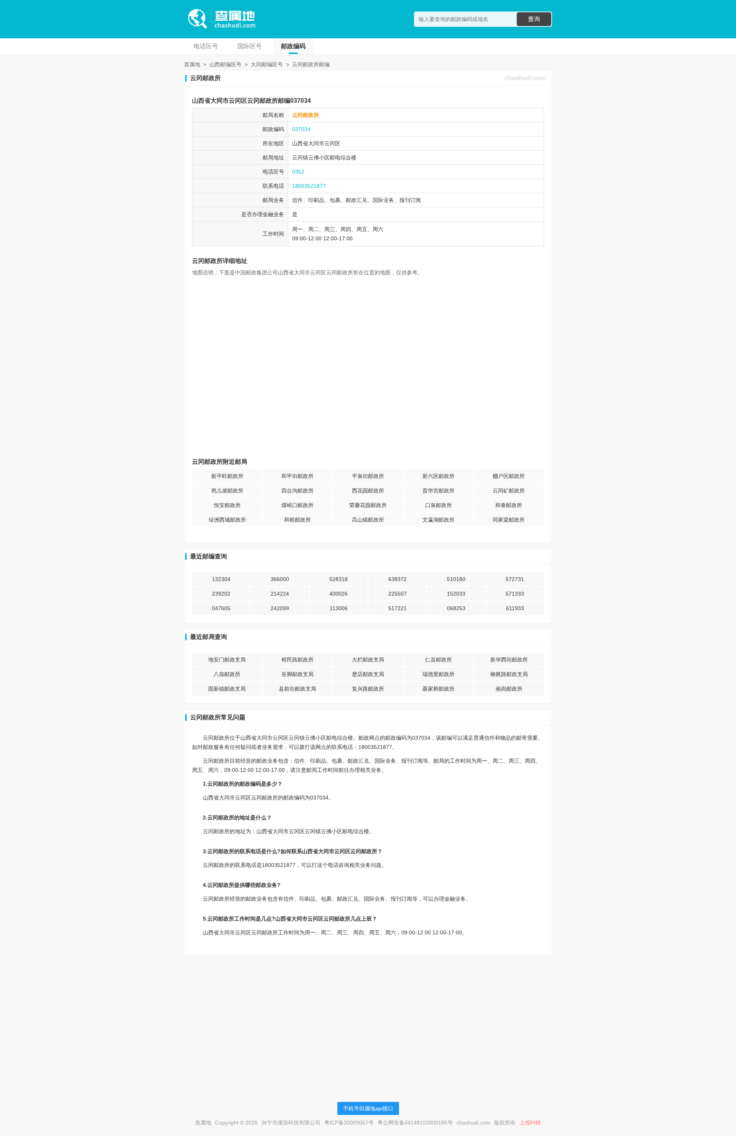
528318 (338, 579)
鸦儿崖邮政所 (227, 491)
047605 (221, 608)
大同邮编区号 (267, 64)
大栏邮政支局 (368, 660)
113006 (339, 608)
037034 (301, 129)
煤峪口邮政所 (297, 505)
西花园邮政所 (368, 491)
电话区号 (206, 46)
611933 (515, 608)
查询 (534, 19)
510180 (456, 579)
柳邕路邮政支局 (509, 674)
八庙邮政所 (227, 674)
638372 (397, 579)
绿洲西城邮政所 (227, 520)
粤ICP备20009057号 (349, 1123)
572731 (515, 579)
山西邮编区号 (225, 64)
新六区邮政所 (438, 476)
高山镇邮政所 (368, 520)
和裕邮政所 (297, 520)
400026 (338, 594)
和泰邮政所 (508, 505)
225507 (397, 594)
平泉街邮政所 (368, 476)
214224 (280, 594)
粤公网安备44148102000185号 (415, 1123)
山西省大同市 (308, 143)
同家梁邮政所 (509, 520)
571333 (515, 594)
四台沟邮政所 (297, 491)
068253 (456, 608)
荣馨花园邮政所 (368, 505)
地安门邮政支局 (227, 660)
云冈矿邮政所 (509, 491)
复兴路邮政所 (368, 689)
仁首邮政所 (438, 660)
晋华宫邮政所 (438, 491)
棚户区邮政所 (509, 476)
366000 (280, 579)
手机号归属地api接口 (368, 1108)
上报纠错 (530, 1123)
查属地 (192, 64)
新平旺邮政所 (227, 476)
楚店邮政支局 (368, 674)
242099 (280, 608)
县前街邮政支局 (297, 689)
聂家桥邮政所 (438, 689)
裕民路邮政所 (297, 660)
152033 (456, 594)
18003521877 (309, 186)
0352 (298, 172)
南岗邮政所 (509, 689)
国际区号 (249, 46)
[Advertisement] (368, 1015)
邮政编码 (293, 46)
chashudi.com (525, 78)
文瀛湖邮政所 (438, 520)
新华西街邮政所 (509, 660)
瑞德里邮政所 (438, 674)
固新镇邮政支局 (227, 689)
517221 (397, 608)
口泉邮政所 (438, 505)
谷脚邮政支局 (297, 674)
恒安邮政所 (227, 505)
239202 (221, 594)
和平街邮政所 (297, 476)
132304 (221, 579)
